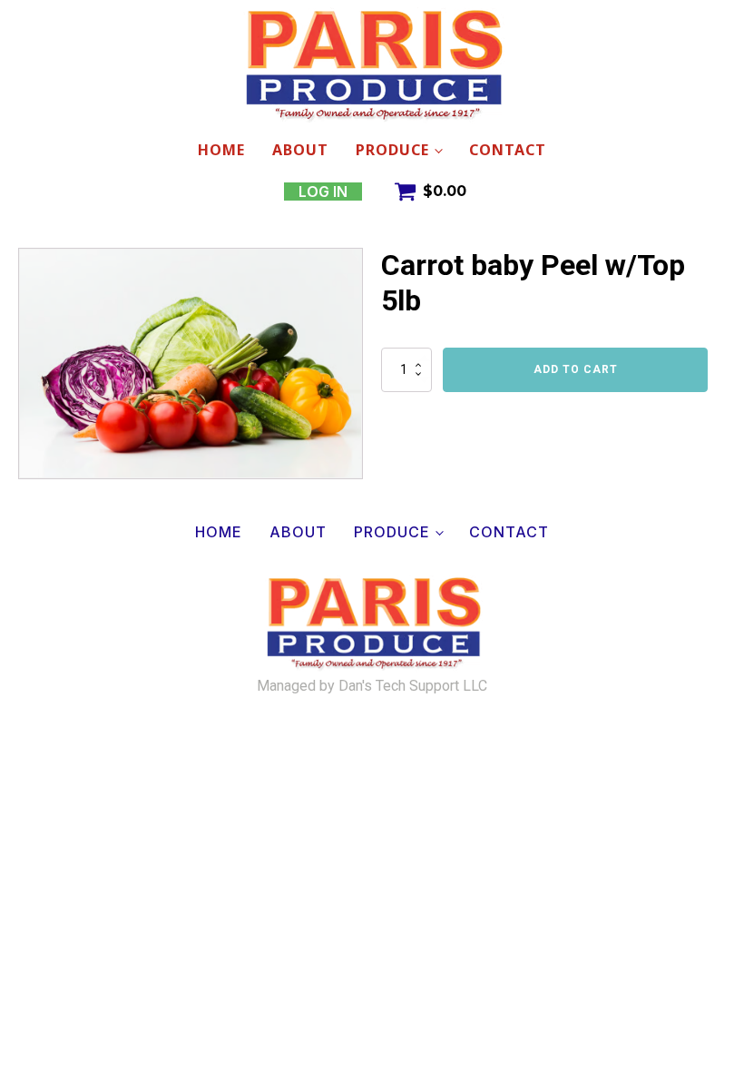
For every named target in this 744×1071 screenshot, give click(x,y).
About (300, 150)
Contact (507, 150)
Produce (392, 150)
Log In (323, 191)
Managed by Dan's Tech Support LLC (372, 686)
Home (221, 150)
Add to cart (576, 369)
